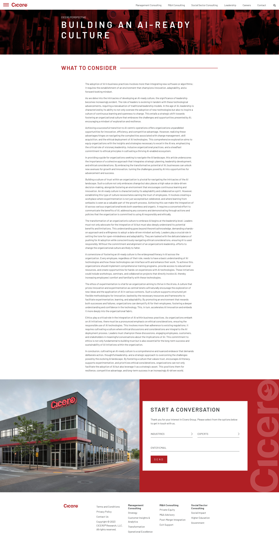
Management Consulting (148, 5)
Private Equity (167, 509)
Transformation (136, 526)
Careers (247, 5)
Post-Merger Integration (173, 519)
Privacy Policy (104, 511)
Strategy (132, 512)
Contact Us (102, 516)
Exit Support (166, 524)
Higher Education (200, 517)
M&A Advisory (167, 514)
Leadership (230, 5)
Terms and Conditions (108, 506)
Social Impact (198, 512)
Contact (261, 5)
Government (197, 522)
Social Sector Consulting (204, 5)
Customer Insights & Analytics (139, 519)
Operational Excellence (140, 531)
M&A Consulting (176, 5)
